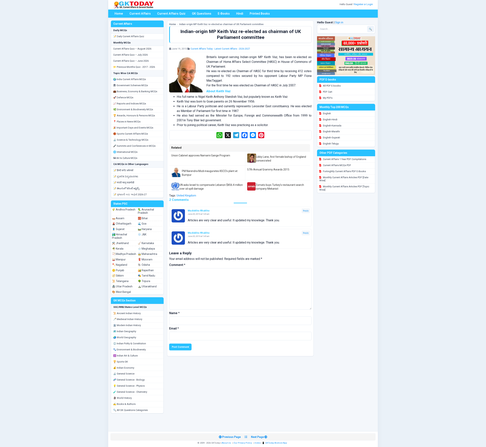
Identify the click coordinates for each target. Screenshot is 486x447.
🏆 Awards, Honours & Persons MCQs (134, 115)
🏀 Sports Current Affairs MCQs (130, 133)
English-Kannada (331, 125)
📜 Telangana (120, 281)
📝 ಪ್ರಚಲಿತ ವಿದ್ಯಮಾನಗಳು (125, 176)
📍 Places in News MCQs (126, 121)
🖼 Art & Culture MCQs (125, 158)
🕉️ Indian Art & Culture (125, 355)
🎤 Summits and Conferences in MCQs (134, 145)
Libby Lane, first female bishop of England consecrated (281, 158)
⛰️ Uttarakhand (147, 286)
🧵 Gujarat (118, 229)
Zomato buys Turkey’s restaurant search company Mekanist (280, 186)
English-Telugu (330, 143)
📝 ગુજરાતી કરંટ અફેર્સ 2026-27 (130, 194)
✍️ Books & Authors (124, 404)
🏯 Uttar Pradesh (122, 286)
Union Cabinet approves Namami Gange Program (200, 155)
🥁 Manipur (119, 259)
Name (174, 313)
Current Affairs (140, 13)
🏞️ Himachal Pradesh (119, 236)
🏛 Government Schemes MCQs (130, 85)
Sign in (339, 22)
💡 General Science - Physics (129, 385)
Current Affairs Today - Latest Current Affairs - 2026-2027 (220, 48)
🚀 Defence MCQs (123, 97)
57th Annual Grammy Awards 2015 (268, 169)
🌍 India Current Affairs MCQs (129, 79)
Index (257, 443)
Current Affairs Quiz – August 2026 (132, 48)
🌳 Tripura (144, 281)
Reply (305, 211)
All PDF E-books (331, 85)
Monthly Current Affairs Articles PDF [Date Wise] (343, 179)
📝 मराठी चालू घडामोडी (123, 182)
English (326, 113)
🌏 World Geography (124, 337)
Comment (177, 265)
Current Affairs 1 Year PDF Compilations (344, 159)
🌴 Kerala (117, 248)
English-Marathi (331, 131)
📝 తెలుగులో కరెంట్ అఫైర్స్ (126, 188)
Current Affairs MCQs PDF (336, 165)
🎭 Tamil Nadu (146, 275)
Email (174, 328)
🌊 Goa (142, 223)
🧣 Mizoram (145, 259)
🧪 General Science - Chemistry (130, 391)
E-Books (224, 13)
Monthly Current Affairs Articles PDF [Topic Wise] (344, 188)
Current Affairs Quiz (171, 13)
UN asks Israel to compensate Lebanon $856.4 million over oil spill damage (211, 186)
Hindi (239, 13)
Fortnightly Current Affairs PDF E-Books (344, 171)
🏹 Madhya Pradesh (124, 253)
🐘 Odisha (144, 264)
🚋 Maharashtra (147, 253)
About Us (226, 443)
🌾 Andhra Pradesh (123, 209)
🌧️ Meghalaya (146, 248)
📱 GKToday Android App (275, 443)
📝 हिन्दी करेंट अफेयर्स (123, 170)
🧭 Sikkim (118, 275)
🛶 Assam (118, 218)
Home (118, 13)
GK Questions (201, 13)
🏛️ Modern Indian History (127, 325)
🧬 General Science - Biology (129, 379)
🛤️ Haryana (145, 229)
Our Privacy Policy (243, 443)
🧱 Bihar (143, 218)
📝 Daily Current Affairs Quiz (128, 36)
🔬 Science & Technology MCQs (130, 139)
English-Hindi (329, 119)
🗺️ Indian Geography (124, 331)
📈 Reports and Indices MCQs (129, 103)
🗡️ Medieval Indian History (127, 319)
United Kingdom (186, 195)
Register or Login (363, 4)
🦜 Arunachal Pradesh (146, 211)
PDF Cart (327, 91)
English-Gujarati (331, 137)
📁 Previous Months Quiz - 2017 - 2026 (134, 66)
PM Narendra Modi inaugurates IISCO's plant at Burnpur (209, 172)
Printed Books (260, 13)
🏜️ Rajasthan (146, 270)
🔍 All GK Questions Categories (130, 410)
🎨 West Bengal (121, 291)
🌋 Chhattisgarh (121, 223)
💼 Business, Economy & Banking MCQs (135, 91)
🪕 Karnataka (146, 243)
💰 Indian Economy (123, 367)
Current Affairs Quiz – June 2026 (131, 60)
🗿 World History (122, 398)
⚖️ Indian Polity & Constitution (129, 343)
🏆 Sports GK (120, 361)
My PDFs (327, 97)
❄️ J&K (142, 234)
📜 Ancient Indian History (127, 313)
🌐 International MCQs (125, 152)
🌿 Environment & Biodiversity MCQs (133, 109)
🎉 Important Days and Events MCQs (133, 127)
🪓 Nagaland (119, 264)
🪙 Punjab (118, 270)
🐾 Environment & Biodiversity (129, 349)
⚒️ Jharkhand (120, 243)
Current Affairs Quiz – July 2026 (130, 54)
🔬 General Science (123, 373)
